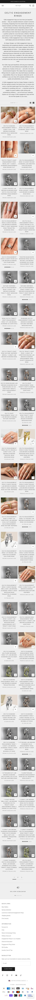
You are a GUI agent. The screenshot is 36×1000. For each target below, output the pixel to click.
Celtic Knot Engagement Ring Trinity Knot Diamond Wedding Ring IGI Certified (27, 387)
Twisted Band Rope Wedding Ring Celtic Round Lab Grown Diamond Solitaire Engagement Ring (26, 260)
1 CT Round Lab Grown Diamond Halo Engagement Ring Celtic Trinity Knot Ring (27, 746)
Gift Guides (5, 947)
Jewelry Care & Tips (7, 950)
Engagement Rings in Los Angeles (11, 939)
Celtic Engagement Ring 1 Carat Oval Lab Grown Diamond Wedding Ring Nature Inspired (27, 589)
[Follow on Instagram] (7, 975)
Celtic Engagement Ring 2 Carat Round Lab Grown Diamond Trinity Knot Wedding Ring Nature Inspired (9, 486)
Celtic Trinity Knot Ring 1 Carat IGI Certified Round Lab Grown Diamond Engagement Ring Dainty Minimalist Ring (26, 357)
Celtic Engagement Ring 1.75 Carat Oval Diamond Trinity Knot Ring (27, 128)
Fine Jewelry (5, 918)
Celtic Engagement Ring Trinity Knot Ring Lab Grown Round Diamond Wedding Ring (26, 417)
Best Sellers (5, 907)
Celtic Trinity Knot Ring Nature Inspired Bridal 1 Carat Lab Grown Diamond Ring (9, 354)
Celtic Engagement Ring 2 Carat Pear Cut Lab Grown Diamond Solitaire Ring (9, 259)
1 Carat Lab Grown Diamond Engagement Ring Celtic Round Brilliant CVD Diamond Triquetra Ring (9, 834)
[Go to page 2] (22, 877)
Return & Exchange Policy (9, 933)
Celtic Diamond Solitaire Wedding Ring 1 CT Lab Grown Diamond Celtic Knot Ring (9, 655)
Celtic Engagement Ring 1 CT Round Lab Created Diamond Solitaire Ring (9, 553)
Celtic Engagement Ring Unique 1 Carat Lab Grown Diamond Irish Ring (26, 191)
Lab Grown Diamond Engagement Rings (13, 913)
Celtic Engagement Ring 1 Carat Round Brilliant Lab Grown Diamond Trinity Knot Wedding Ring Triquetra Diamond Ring (9, 591)
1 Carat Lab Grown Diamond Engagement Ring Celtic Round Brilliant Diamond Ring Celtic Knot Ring (27, 803)
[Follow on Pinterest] (12, 975)
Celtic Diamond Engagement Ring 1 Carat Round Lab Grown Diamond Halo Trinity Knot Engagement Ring (27, 684)
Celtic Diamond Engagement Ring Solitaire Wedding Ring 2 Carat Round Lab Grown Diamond (26, 655)
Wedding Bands (6, 915)
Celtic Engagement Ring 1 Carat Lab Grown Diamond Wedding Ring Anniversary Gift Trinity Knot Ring (9, 622)
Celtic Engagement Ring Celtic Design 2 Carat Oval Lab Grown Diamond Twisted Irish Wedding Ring (9, 453)
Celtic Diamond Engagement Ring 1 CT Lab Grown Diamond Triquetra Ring (9, 682)
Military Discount (6, 936)
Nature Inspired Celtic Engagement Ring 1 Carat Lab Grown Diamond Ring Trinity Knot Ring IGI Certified (27, 290)
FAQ (3, 930)
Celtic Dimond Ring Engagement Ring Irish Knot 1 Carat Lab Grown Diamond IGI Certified (27, 621)
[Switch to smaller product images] (33, 103)
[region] (18, 889)
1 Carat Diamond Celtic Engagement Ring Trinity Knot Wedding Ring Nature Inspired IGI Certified (27, 833)
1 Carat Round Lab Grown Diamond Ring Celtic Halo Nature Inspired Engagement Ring (9, 192)
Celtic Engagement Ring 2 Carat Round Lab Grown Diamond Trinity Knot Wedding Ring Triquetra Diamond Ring (9, 225)
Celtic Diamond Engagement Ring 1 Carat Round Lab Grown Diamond (9, 716)
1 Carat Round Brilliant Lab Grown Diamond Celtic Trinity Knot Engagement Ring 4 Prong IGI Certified (9, 804)
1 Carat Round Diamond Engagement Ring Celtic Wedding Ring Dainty (27, 775)
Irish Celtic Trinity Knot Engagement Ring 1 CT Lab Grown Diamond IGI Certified (9, 321)
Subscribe (8, 969)
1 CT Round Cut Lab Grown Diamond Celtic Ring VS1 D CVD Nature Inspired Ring (9, 775)
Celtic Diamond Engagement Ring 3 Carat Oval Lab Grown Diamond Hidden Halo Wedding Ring (9, 130)
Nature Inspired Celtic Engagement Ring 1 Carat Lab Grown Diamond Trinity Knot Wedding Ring (9, 290)
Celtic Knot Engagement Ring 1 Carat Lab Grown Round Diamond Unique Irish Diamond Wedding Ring (27, 865)
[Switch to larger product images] (30, 103)
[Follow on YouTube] (16, 975)
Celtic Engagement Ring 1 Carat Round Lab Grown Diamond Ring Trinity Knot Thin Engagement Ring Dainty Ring (26, 555)
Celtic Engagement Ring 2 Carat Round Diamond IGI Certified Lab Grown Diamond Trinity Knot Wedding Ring (27, 487)
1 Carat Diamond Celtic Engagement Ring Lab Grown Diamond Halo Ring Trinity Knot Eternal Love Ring (9, 865)
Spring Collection (6, 910)
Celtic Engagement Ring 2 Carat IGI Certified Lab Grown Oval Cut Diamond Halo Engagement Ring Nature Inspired (9, 521)
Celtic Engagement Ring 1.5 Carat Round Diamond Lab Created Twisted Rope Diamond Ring (27, 164)
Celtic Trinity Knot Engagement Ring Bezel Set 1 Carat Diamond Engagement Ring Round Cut (9, 164)
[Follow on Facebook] (2, 975)
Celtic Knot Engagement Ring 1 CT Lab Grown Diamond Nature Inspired (9, 416)
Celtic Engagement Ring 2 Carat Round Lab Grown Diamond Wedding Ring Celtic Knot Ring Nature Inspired (26, 453)
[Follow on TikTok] (21, 975)
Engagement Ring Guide (8, 944)
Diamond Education (7, 941)
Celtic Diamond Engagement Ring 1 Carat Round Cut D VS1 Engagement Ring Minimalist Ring (27, 717)
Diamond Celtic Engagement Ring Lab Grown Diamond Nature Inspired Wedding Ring (27, 322)
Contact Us (5, 927)
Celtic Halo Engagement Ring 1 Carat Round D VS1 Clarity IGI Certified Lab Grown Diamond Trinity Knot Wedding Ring (27, 226)
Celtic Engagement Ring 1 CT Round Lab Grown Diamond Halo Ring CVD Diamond (27, 519)
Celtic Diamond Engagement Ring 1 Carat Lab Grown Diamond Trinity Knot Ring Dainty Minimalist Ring (9, 747)
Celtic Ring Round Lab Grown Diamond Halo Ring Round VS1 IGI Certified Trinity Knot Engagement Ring (9, 388)
